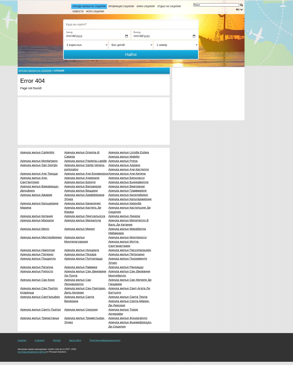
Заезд (69, 32)
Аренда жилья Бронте (80, 182)
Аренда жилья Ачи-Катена (127, 173)
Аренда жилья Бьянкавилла (128, 182)
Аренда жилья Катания (36, 216)
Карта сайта (75, 340)
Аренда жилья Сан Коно (37, 280)
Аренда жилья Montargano (39, 161)
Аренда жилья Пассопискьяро (129, 250)
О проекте (40, 340)
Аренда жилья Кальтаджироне (130, 199)
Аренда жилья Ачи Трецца (39, 173)
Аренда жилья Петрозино (126, 254)
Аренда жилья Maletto (124, 156)
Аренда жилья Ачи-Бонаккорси (86, 173)
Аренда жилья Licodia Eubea (128, 152)
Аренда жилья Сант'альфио (40, 297)
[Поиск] (241, 5)
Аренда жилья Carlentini (37, 152)
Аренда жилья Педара (80, 254)
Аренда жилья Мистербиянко (41, 237)
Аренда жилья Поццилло (38, 258)
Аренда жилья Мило (34, 229)
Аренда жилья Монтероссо (127, 237)
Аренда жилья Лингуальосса (84, 216)
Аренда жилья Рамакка (80, 267)
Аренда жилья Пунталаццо (83, 258)
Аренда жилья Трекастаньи (39, 318)
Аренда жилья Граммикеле (127, 190)
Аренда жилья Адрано (124, 165)
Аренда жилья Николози (37, 250)
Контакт (57, 340)
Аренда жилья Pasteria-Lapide (85, 161)
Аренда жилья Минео (79, 229)
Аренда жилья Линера (124, 216)
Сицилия (22, 340)
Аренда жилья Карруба (124, 203)
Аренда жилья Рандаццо (125, 267)
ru (237, 9)
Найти (130, 54)
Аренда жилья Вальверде (82, 186)
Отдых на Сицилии (169, 6)
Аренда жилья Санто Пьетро (40, 309)
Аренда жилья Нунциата (81, 250)
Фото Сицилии (95, 11)
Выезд (136, 32)
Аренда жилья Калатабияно (128, 195)
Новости (78, 11)
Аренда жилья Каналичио (82, 203)
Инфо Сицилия (146, 6)
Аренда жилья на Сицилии (89, 6)
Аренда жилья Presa (123, 161)
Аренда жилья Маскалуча (82, 220)
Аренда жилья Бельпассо (126, 178)
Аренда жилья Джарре (36, 195)
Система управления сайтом (32, 352)
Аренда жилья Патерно (36, 254)
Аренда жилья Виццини (81, 190)
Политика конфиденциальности (105, 340)
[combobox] (131, 24)
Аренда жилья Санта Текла (127, 297)
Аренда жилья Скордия (81, 309)
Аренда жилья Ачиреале (81, 178)
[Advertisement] (94, 121)
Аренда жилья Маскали (37, 220)
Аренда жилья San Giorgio (38, 165)
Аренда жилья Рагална (36, 267)
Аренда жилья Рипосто (36, 271)
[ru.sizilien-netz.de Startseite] (41, 7)
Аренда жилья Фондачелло (127, 318)
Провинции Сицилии (121, 6)
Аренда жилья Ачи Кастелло (128, 169)
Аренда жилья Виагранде (126, 186)
